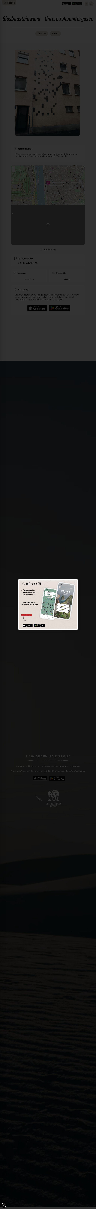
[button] (75, 582)
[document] (48, 604)
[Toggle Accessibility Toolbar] (3, 1205)
